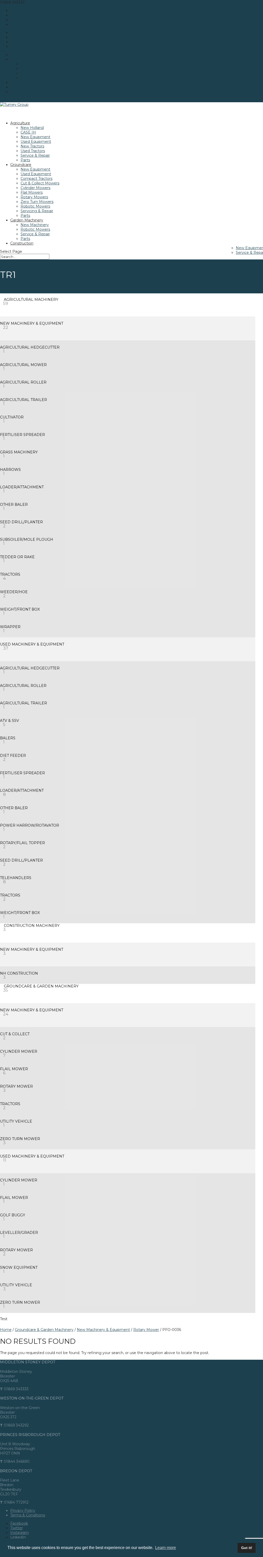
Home (6, 1329)
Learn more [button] (165, 1547)
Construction (21, 243)
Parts (25, 160)
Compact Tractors (36, 178)
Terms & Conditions (27, 1515)
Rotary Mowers (34, 197)
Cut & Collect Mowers (40, 183)
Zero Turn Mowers (37, 201)
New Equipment (35, 137)
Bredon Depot (33, 78)
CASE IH (28, 132)
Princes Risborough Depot (44, 73)
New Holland (32, 127)
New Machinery (35, 224)
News (15, 82)
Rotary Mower (146, 1329)
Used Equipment (36, 141)
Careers (17, 87)
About (15, 54)
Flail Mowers (32, 192)
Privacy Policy (22, 1510)
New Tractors (32, 146)
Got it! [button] (246, 1548)
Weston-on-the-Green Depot (47, 68)
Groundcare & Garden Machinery (44, 1329)
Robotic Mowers (35, 206)
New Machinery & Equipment (103, 1329)
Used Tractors (33, 150)
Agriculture (20, 123)
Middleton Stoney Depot (43, 64)
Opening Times (24, 59)
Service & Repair (35, 155)
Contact (17, 91)
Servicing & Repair (37, 211)
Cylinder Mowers (35, 187)
